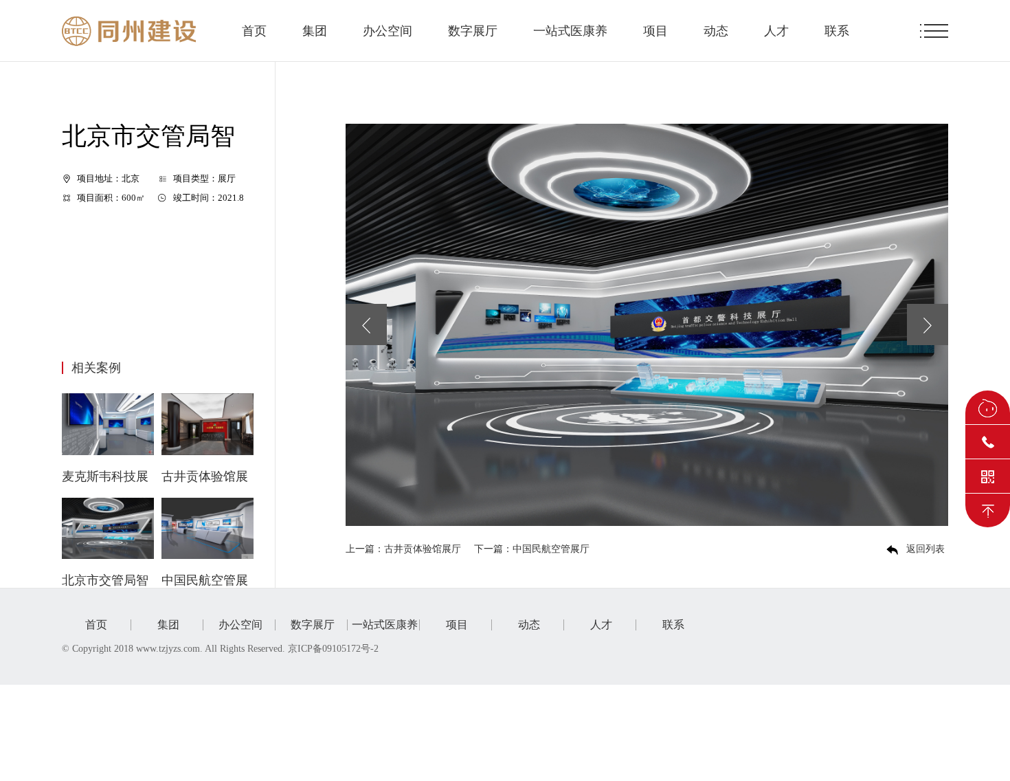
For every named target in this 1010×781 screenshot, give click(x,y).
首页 (254, 31)
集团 (314, 31)
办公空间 (387, 31)
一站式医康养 (570, 31)
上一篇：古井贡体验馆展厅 (403, 549)
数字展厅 (472, 31)
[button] (366, 324)
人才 (776, 31)
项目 (655, 31)
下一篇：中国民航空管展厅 (532, 549)
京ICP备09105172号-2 (334, 649)
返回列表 (925, 549)
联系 (836, 31)
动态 (716, 31)
